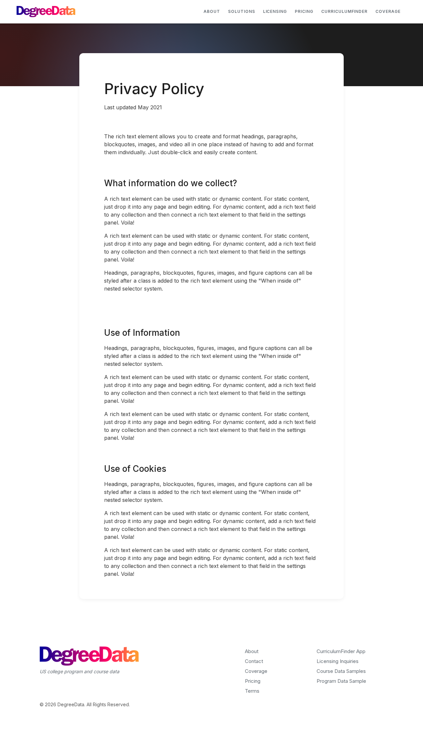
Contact (254, 661)
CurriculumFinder (344, 11)
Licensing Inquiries (338, 661)
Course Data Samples (341, 671)
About (212, 11)
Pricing (304, 11)
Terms (252, 691)
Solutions (241, 11)
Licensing (275, 11)
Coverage (388, 11)
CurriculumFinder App (341, 651)
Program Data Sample (341, 681)
